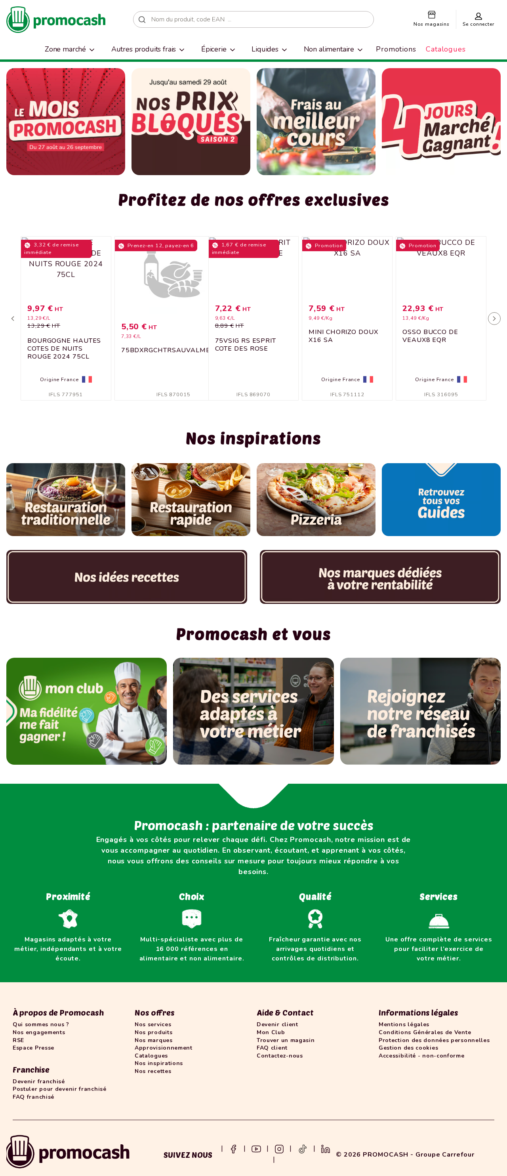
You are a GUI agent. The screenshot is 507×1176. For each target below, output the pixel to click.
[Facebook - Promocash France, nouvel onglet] (233, 1148)
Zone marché (65, 49)
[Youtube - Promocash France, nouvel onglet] (256, 1148)
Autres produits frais (143, 49)
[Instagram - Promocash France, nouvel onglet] (279, 1148)
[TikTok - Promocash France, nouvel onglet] (302, 1148)
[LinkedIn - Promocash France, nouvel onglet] (325, 1148)
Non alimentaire (329, 49)
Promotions (396, 49)
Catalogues (446, 49)
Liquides (265, 49)
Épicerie (214, 49)
